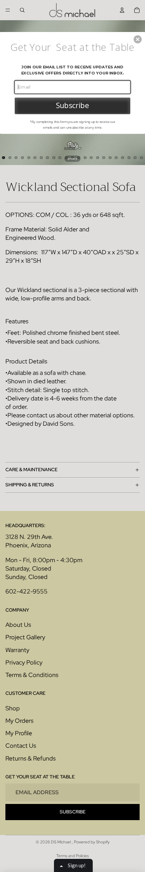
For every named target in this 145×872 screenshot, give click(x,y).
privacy (72, 158)
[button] (138, 39)
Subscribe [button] (72, 105)
